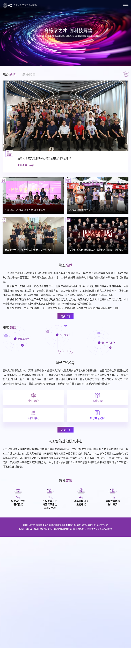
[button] (5, 57)
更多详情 (65, 316)
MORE (125, 74)
